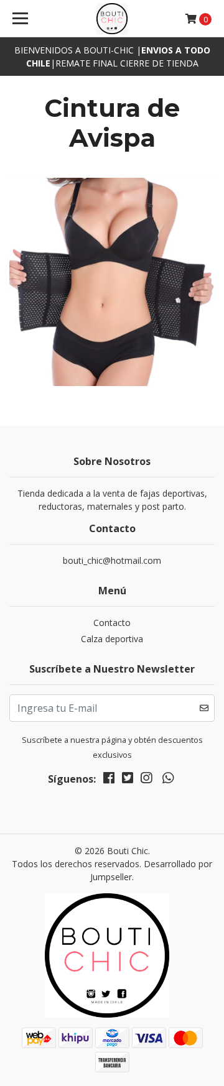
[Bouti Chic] (112, 18)
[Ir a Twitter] (127, 780)
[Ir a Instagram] (146, 780)
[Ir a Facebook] (108, 780)
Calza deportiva (112, 639)
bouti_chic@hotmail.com (112, 560)
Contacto (112, 622)
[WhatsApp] (167, 780)
